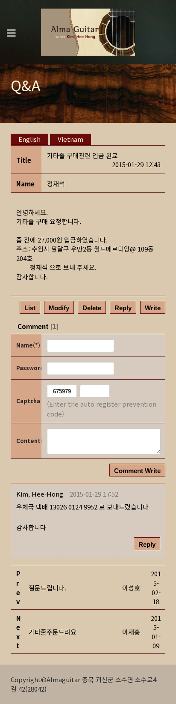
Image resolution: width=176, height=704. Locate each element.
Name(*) (28, 345)
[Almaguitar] (88, 31)
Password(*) (28, 368)
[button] (39, 493)
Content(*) (28, 441)
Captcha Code (28, 401)
